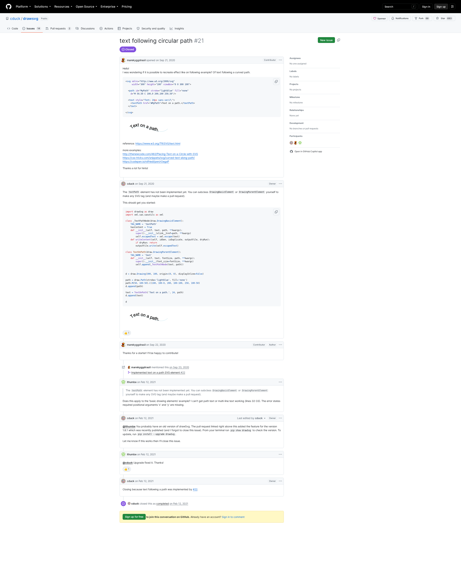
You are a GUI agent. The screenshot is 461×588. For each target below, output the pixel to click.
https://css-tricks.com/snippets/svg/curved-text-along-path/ (159, 157)
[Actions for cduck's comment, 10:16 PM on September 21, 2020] (280, 183)
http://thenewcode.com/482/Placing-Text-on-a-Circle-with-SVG (160, 153)
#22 (195, 489)
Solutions (41, 6)
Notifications (402, 18)
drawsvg (30, 18)
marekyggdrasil (136, 60)
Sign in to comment (233, 516)
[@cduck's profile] (123, 184)
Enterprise (108, 6)
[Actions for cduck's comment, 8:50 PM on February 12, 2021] (280, 418)
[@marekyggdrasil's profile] (123, 59)
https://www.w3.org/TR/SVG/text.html (157, 143)
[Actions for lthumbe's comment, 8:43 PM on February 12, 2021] (280, 382)
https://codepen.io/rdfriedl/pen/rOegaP (146, 161)
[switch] (127, 332)
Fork (424, 18)
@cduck (128, 462)
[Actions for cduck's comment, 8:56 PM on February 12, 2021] (280, 481)
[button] (276, 81)
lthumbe (131, 382)
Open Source (85, 6)
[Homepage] (9, 6)
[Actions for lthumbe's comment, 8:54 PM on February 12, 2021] (280, 454)
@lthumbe (129, 426)
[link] (139, 367)
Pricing (127, 6)
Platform (22, 6)
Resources (61, 6)
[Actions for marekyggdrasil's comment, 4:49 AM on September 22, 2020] (280, 344)
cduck (15, 18)
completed (162, 503)
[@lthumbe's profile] (123, 382)
